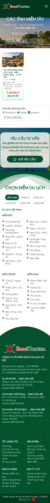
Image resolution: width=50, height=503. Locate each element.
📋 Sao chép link (12, 117)
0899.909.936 (17, 421)
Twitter (22, 112)
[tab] (12, 197)
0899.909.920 (17, 403)
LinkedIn (34, 112)
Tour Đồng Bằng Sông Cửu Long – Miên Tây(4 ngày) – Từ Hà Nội (13, 73)
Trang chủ (9, 24)
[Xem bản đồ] (26, 378)
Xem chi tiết (12, 95)
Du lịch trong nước (32, 24)
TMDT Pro (26, 499)
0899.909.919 (17, 387)
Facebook (10, 112)
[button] (46, 6)
